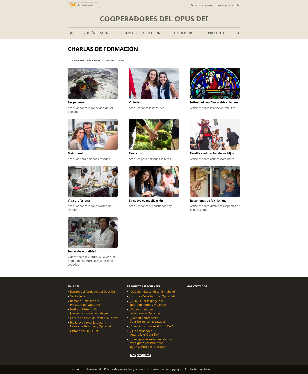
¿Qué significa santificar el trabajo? (152, 292)
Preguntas (217, 33)
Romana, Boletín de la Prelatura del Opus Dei (85, 303)
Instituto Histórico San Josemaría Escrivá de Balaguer (90, 311)
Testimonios (184, 33)
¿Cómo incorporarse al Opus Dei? (151, 326)
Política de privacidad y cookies (124, 369)
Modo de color (203, 5)
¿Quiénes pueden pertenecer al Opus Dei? (145, 311)
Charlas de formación (141, 33)
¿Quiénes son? (96, 33)
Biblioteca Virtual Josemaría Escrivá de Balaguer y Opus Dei (90, 324)
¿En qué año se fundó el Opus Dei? (152, 296)
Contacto (222, 5)
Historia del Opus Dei (84, 331)
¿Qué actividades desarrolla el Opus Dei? (144, 333)
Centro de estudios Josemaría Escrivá (94, 318)
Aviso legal (94, 369)
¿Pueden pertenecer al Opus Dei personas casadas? (148, 320)
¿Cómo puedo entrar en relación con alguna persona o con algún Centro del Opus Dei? (150, 343)
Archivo (205, 369)
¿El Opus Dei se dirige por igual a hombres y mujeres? (147, 303)
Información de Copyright (165, 369)
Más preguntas (140, 355)
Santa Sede (77, 296)
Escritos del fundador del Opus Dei (93, 292)
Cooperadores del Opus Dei (154, 18)
